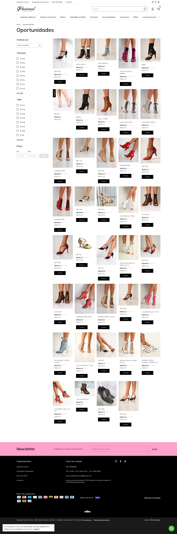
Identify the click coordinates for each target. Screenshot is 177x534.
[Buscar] (144, 9)
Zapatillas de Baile (78, 17)
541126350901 (71, 467)
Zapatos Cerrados (48, 17)
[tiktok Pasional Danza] (158, 2)
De (18, 151)
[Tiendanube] (152, 520)
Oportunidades (108, 17)
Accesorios (124, 17)
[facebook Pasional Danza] (156, 2)
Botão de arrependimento (102, 520)
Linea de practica (150, 17)
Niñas (136, 17)
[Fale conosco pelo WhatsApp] (171, 528)
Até (29, 151)
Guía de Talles (57, 2)
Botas (62, 17)
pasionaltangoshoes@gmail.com (78, 476)
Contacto (69, 2)
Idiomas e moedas (152, 497)
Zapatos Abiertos (28, 17)
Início (18, 24)
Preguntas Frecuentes (40, 2)
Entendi (36, 529)
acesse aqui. (88, 520)
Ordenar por (23, 39)
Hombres (94, 17)
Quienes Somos (23, 2)
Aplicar (44, 156)
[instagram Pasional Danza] (153, 2)
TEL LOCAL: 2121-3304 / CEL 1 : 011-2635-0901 (83, 471)
